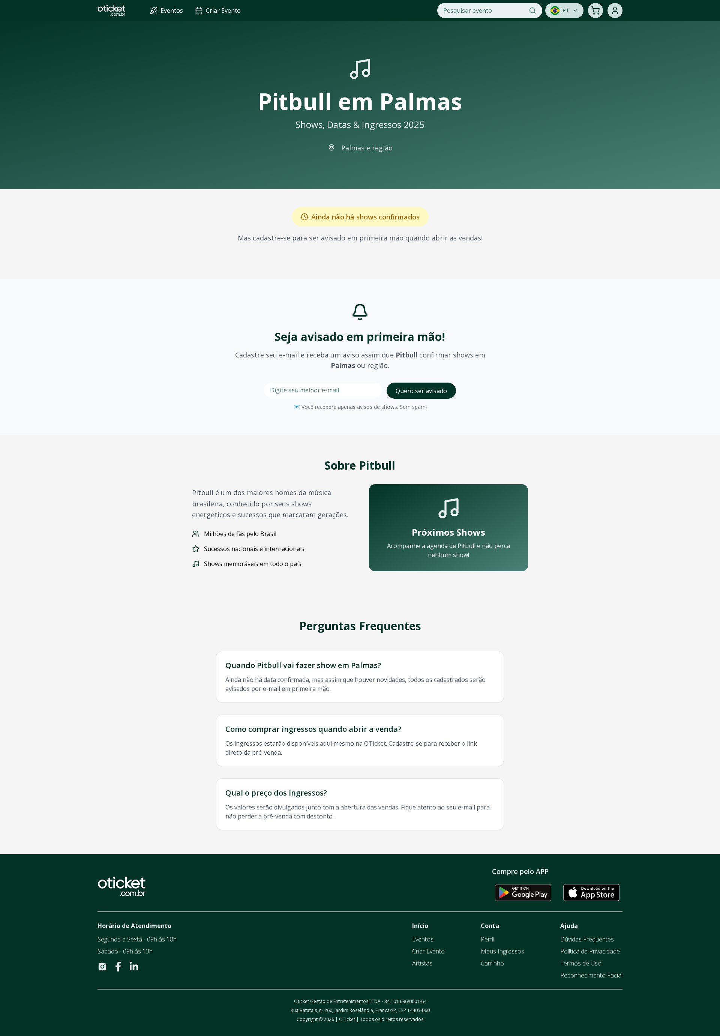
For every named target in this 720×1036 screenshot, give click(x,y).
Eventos (423, 939)
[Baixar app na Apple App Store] (591, 892)
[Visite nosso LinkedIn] (134, 966)
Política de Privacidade (590, 951)
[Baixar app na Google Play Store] (523, 892)
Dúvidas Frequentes (587, 939)
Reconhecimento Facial (591, 975)
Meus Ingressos (502, 951)
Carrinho (492, 963)
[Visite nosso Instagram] (102, 966)
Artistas (422, 963)
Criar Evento (428, 951)
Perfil (487, 939)
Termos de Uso (581, 963)
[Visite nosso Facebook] (118, 966)
